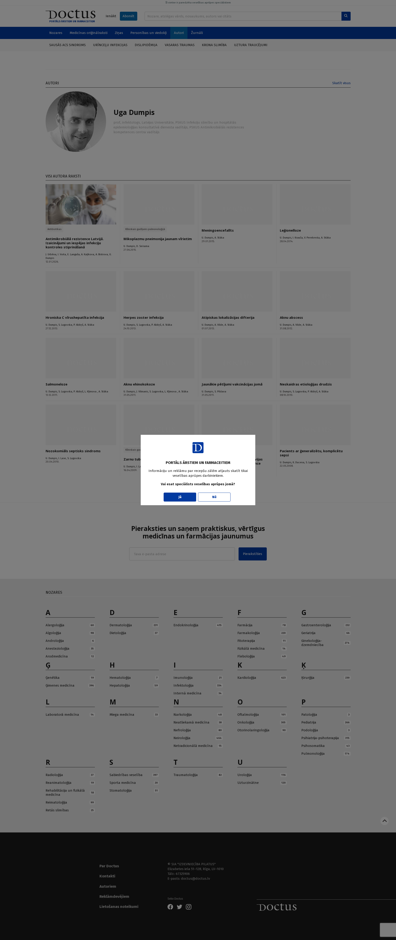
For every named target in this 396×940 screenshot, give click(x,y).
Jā (180, 497)
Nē (214, 497)
